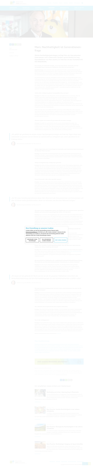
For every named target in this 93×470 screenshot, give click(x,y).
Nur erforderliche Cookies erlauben (46, 240)
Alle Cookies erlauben (60, 240)
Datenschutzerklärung (31, 232)
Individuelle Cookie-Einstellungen (32, 240)
